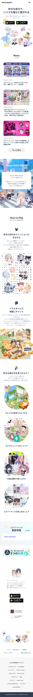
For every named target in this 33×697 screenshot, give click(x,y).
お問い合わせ (16, 649)
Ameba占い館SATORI (12, 683)
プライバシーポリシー (9, 652)
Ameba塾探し (21, 666)
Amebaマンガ (14, 676)
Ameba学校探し (16, 687)
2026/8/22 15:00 (7, 80)
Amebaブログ (12, 673)
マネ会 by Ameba (20, 670)
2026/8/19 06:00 (7, 107)
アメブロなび (23, 683)
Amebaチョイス (12, 666)
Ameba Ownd (20, 673)
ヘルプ (8, 649)
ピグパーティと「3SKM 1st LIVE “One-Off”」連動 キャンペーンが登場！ (15, 83)
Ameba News (19, 680)
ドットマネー (11, 670)
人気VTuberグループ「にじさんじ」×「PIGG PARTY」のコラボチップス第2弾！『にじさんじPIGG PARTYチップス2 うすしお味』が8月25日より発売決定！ (16, 112)
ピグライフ (12, 680)
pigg (21, 676)
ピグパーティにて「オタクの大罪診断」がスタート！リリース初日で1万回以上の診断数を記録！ (16, 142)
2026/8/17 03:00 (7, 138)
